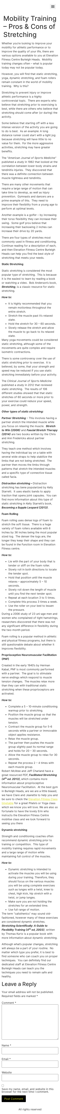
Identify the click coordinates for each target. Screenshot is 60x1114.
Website (7, 1072)
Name (6, 1045)
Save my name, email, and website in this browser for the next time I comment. (28, 1090)
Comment (9, 1002)
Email (6, 1059)
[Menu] (53, 6)
